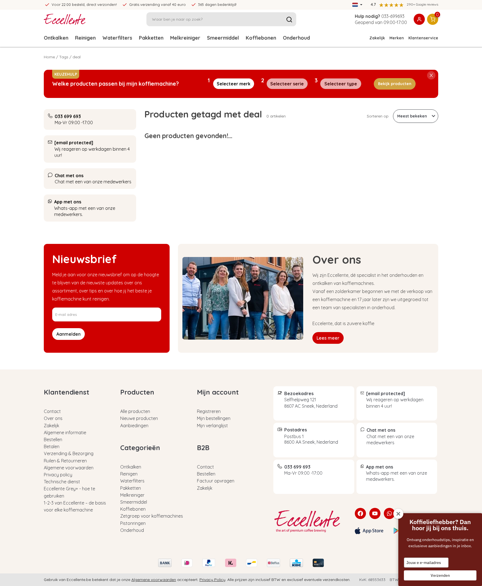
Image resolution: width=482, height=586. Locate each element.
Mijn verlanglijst (212, 425)
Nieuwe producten (139, 418)
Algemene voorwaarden (68, 467)
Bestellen (53, 439)
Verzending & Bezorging (68, 453)
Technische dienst (62, 481)
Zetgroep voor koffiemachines (151, 516)
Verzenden (440, 575)
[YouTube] (374, 513)
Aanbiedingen (134, 425)
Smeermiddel (223, 38)
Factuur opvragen (215, 481)
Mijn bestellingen (213, 418)
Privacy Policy (212, 579)
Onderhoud (296, 38)
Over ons (53, 418)
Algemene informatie (65, 432)
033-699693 (392, 16)
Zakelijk (377, 37)
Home (49, 56)
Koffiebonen (261, 38)
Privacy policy (58, 474)
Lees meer (328, 338)
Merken (396, 37)
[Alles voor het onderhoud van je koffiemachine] (309, 521)
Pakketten (151, 38)
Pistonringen (133, 523)
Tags (63, 56)
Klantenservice (423, 37)
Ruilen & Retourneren (65, 460)
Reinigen (85, 38)
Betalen (51, 446)
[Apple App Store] (369, 530)
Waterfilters (117, 38)
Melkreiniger (185, 38)
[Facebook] (360, 513)
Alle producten (135, 411)
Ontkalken (56, 38)
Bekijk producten (394, 83)
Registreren (209, 411)
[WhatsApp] (389, 513)
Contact (52, 411)
